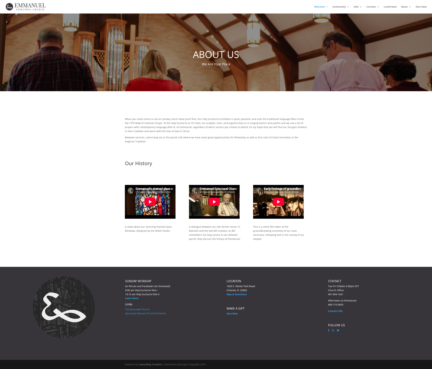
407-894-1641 (335, 294)
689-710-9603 (335, 304)
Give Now (421, 7)
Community (339, 7)
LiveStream (390, 7)
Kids (356, 7)
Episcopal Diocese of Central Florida (145, 313)
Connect (371, 7)
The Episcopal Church (137, 309)
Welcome (319, 7)
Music (404, 7)
